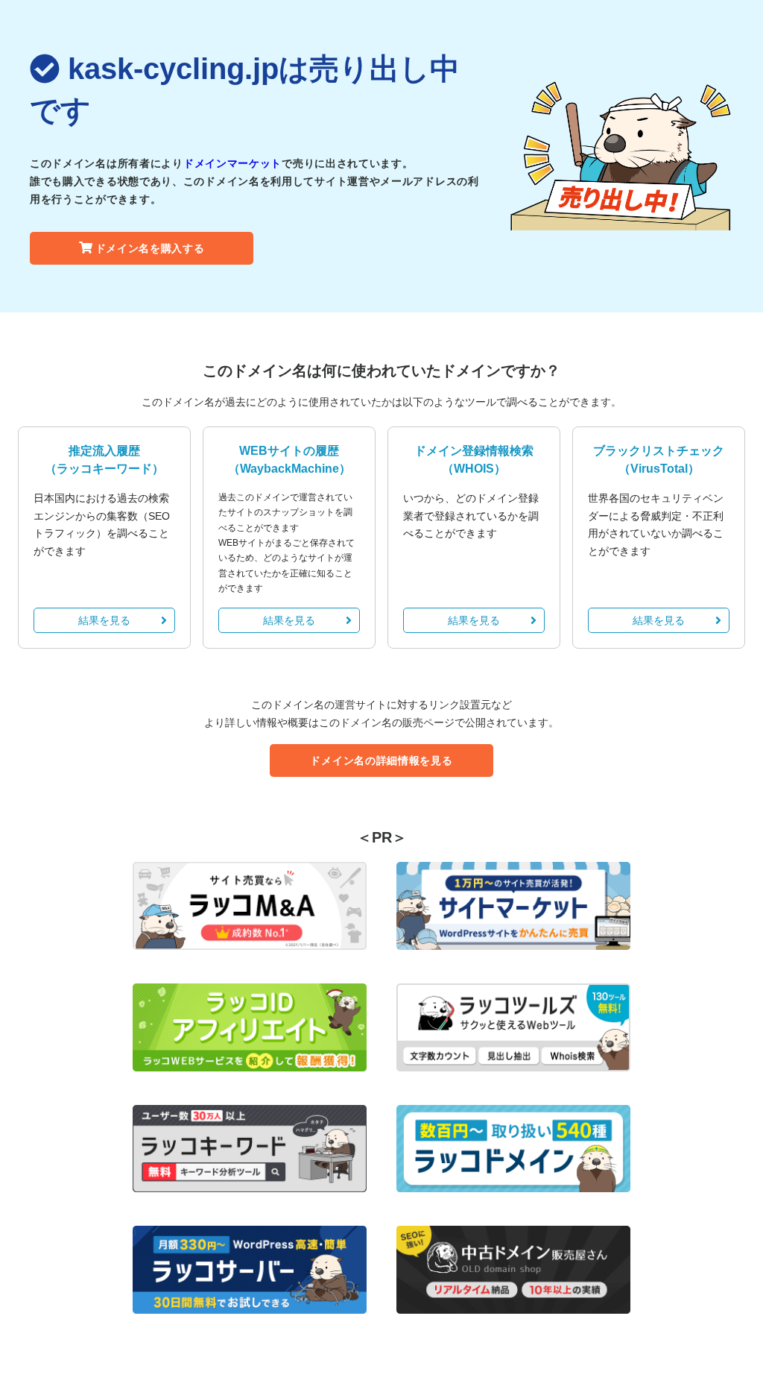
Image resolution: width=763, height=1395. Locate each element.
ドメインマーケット (232, 163)
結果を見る (104, 620)
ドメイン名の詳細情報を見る (381, 760)
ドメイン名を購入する (150, 248)
